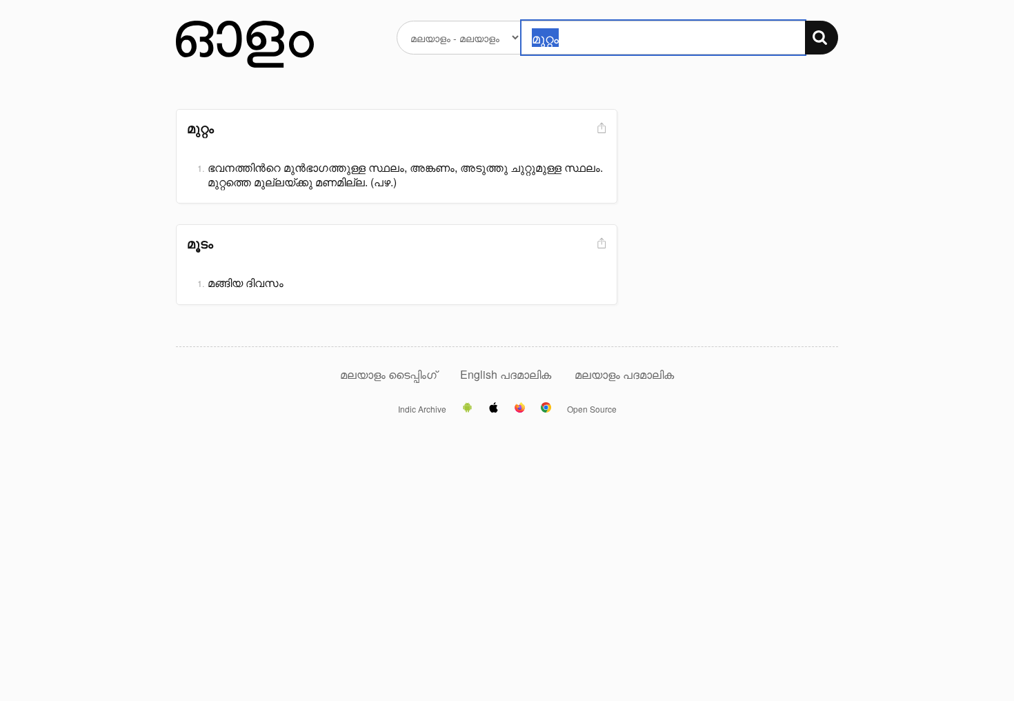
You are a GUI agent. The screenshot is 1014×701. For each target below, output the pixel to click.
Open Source (592, 409)
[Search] (821, 38)
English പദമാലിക (507, 374)
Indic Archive (422, 409)
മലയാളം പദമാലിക (624, 374)
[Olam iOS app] (493, 408)
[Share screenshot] (600, 129)
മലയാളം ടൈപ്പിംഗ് (388, 374)
